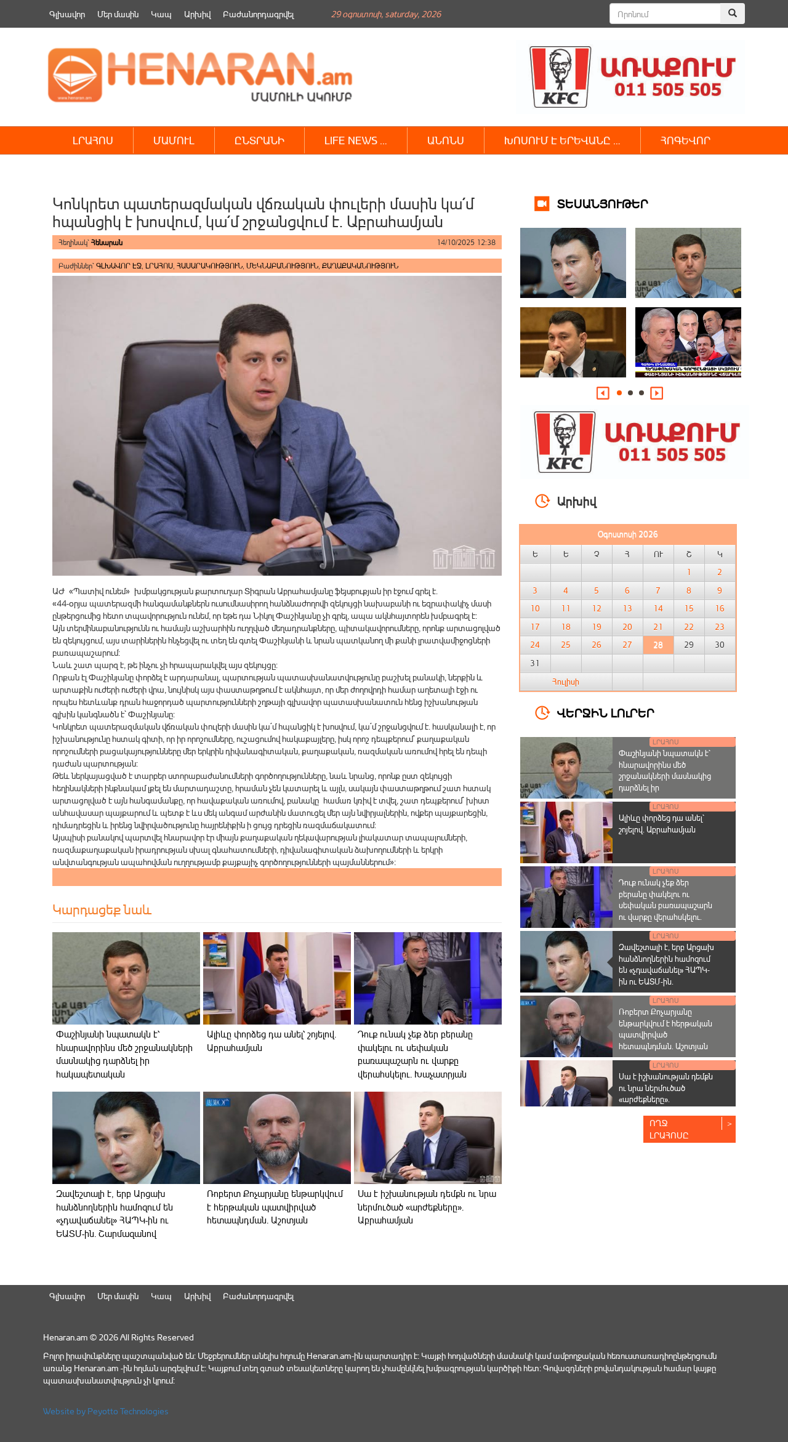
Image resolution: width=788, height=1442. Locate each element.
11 (566, 608)
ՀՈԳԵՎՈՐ (685, 140)
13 (627, 608)
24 (535, 645)
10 (535, 608)
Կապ (161, 14)
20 (627, 627)
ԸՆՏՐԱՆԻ (259, 140)
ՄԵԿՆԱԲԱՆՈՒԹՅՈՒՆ (282, 265)
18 (566, 627)
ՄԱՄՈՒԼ (174, 140)
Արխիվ (197, 14)
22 (689, 627)
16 (720, 608)
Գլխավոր (67, 14)
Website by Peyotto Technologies (106, 1411)
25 (566, 645)
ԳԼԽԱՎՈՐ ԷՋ (119, 265)
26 (596, 645)
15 (689, 608)
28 (658, 645)
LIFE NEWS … (355, 140)
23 (720, 627)
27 (627, 645)
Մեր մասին (118, 14)
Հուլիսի (565, 682)
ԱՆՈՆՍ (445, 140)
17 (535, 627)
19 (596, 627)
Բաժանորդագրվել (258, 14)
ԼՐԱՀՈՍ (93, 140)
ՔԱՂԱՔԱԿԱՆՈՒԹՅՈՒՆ (360, 265)
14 (658, 608)
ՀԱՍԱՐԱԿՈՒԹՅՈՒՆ (210, 265)
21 (658, 627)
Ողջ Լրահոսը (669, 1129)
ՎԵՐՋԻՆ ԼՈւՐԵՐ (605, 712)
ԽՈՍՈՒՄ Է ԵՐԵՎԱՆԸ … (562, 140)
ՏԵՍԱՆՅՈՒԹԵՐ (602, 203)
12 (596, 608)
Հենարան (107, 242)
